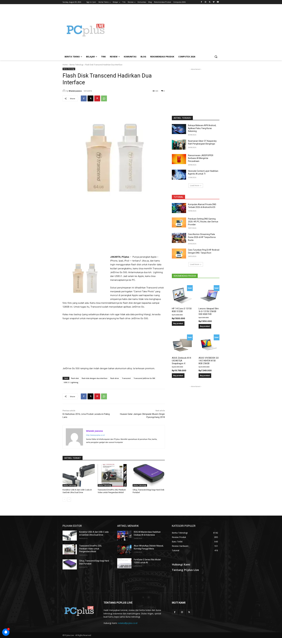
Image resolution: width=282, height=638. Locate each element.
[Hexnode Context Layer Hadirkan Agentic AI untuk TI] (179, 175)
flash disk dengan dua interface (94, 378)
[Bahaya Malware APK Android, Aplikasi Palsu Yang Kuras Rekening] (179, 129)
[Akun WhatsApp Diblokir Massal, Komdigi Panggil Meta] (124, 549)
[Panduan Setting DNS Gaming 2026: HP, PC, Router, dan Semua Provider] (179, 222)
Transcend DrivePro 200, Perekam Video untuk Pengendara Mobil (90, 549)
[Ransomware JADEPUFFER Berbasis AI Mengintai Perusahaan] (179, 159)
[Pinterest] (97, 98)
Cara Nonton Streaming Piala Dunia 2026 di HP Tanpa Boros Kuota (202, 237)
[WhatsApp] (104, 98)
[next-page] (69, 499)
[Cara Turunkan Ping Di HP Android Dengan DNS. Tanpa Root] (179, 254)
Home (65, 64)
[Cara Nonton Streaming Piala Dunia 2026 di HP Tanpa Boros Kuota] (179, 238)
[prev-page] (64, 499)
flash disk (75, 378)
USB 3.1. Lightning (71, 382)
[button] (215, 56)
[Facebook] (201, 2)
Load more (194, 185)
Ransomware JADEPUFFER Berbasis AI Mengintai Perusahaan (200, 158)
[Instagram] (205, 2)
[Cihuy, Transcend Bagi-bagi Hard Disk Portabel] (149, 475)
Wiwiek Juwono (75, 91)
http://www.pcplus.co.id (95, 435)
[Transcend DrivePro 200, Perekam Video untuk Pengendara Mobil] (114, 475)
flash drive (114, 378)
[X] (209, 2)
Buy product (178, 323)
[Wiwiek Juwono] (64, 90)
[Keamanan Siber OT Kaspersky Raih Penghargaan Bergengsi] (179, 145)
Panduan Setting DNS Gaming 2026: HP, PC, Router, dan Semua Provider (203, 222)
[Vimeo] (213, 2)
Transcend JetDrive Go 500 (144, 378)
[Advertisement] (164, 30)
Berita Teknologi (76, 64)
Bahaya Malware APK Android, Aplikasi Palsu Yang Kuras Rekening (202, 128)
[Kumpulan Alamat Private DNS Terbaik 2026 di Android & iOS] (179, 208)
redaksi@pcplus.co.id (127, 623)
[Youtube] (217, 2)
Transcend (126, 378)
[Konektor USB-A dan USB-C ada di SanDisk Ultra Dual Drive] (79, 475)
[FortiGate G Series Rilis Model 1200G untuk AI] (124, 563)
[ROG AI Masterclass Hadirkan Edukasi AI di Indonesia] (124, 536)
